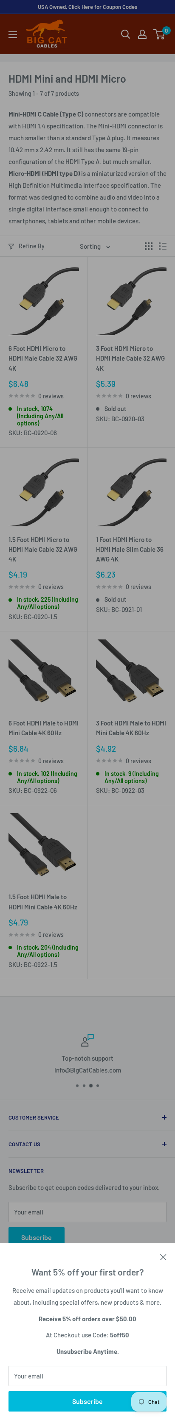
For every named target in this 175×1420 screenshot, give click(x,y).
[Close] (163, 1256)
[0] (159, 34)
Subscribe (87, 1401)
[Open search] (125, 34)
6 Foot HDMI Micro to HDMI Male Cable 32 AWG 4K (42, 358)
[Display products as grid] (148, 246)
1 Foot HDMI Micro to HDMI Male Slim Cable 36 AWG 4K (130, 549)
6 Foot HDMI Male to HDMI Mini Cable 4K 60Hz (43, 727)
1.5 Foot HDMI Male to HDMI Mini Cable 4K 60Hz (42, 901)
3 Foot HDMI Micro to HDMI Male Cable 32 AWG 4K (130, 358)
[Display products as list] (163, 246)
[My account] (142, 34)
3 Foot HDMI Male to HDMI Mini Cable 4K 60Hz (131, 727)
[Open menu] (12, 34)
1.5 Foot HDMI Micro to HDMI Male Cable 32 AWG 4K (42, 549)
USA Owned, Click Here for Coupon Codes (87, 6)
